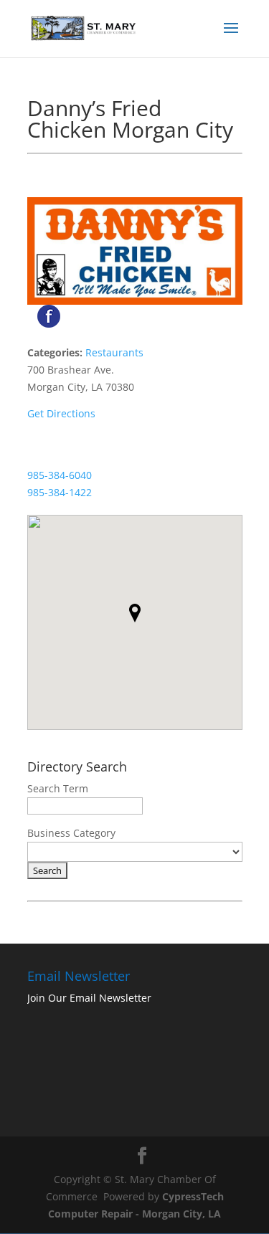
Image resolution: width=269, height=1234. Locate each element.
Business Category (71, 833)
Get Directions (61, 413)
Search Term (57, 788)
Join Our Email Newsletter (89, 998)
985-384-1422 (59, 492)
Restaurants (114, 352)
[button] (134, 613)
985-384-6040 (59, 475)
